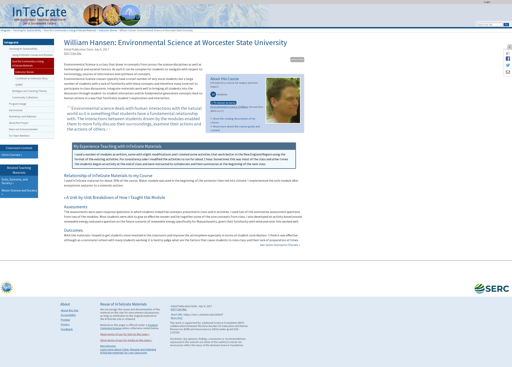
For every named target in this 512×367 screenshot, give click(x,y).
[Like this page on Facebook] (508, 53)
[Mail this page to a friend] (508, 72)
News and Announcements (23, 129)
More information (108, 346)
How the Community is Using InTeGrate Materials (70, 30)
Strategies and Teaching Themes (29, 91)
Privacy (65, 324)
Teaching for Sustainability (27, 30)
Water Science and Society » (19, 192)
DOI (66, 53)
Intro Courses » (12, 155)
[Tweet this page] (508, 65)
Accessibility (68, 315)
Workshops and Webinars (22, 116)
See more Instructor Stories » (280, 245)
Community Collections (25, 97)
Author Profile (297, 59)
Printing (65, 320)
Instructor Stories (108, 30)
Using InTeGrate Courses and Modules (32, 54)
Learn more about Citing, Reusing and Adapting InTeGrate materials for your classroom (128, 351)
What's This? (177, 318)
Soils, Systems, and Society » (15, 181)
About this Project (18, 122)
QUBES (19, 84)
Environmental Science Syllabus (229, 107)
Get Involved (15, 110)
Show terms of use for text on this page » (125, 334)
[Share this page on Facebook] (508, 58)
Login (487, 2)
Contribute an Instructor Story (31, 78)
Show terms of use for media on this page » (126, 340)
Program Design (17, 103)
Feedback (67, 329)
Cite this (76, 53)
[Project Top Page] (256, 16)
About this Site (69, 310)
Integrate (5, 30)
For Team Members (19, 135)
